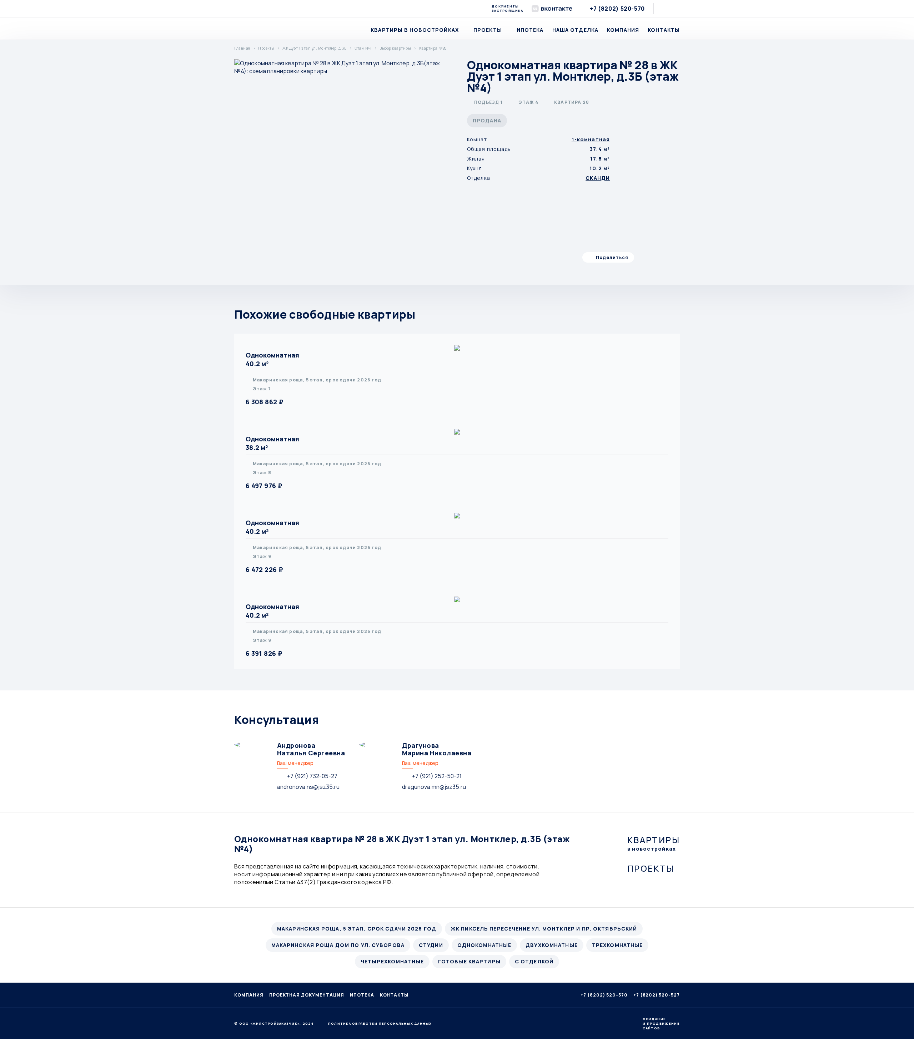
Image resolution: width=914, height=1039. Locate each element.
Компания (623, 29)
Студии (431, 945)
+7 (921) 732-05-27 (312, 776)
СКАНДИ (598, 177)
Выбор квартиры (395, 48)
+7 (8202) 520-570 (617, 8)
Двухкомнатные (552, 945)
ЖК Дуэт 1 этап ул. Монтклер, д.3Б (314, 48)
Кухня (474, 168)
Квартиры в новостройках (415, 29)
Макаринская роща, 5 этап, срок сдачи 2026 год (356, 928)
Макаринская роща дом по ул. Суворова (338, 945)
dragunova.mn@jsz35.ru (434, 787)
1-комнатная (591, 139)
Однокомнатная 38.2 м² (272, 443)
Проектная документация (306, 995)
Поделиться (612, 257)
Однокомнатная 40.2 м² (272, 359)
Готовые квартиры (469, 961)
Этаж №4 (363, 48)
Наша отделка (575, 29)
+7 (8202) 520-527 (656, 995)
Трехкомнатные (617, 945)
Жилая (476, 158)
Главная (242, 48)
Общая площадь (489, 149)
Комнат (477, 139)
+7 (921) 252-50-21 (437, 776)
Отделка (478, 177)
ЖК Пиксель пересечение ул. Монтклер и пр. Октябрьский (544, 928)
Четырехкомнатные (392, 961)
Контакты (664, 29)
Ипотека (530, 29)
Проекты (487, 29)
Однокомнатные (484, 945)
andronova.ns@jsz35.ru (308, 787)
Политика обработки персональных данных (380, 1024)
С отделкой (534, 961)
